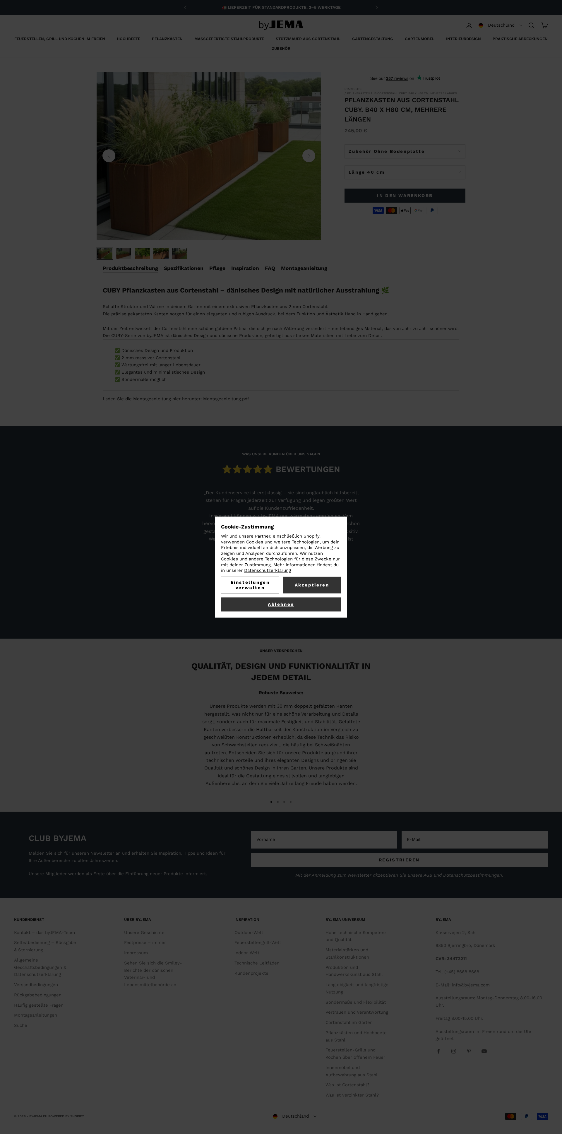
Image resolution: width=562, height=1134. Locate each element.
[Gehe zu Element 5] (180, 253)
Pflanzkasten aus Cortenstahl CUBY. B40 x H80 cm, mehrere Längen (402, 93)
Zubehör (281, 48)
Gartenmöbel (419, 39)
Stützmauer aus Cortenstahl (308, 39)
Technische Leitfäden (257, 963)
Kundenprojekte (251, 973)
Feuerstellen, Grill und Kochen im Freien (59, 39)
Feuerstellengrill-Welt (257, 942)
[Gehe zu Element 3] (142, 253)
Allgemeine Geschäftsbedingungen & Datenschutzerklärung (40, 967)
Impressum (136, 952)
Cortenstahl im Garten (349, 1022)
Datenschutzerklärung (267, 570)
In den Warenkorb (405, 195)
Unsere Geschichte (144, 932)
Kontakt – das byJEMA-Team (44, 932)
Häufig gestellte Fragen (39, 1005)
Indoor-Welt (246, 952)
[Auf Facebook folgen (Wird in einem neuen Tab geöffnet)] (438, 1051)
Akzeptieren (312, 585)
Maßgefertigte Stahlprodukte (229, 39)
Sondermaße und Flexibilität (355, 1002)
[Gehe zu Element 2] (123, 253)
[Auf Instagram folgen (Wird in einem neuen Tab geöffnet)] (454, 1051)
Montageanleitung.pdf (226, 398)
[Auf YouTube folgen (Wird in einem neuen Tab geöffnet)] (484, 1051)
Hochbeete (128, 39)
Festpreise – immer (145, 942)
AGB (428, 875)
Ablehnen (281, 604)
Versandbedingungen (36, 984)
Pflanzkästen (167, 39)
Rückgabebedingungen (37, 995)
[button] (500, 25)
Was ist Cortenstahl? (347, 1084)
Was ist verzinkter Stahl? (352, 1095)
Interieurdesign (463, 39)
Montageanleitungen (35, 1015)
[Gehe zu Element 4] (161, 253)
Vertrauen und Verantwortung (356, 1012)
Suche (20, 1025)
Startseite (353, 88)
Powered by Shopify (66, 1116)
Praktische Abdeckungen (520, 39)
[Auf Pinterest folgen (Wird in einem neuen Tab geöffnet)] (469, 1051)
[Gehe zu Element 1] (105, 253)
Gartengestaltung (372, 39)
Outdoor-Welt (248, 932)
